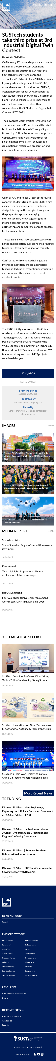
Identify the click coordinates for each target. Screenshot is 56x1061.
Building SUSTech (31, 940)
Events (27, 949)
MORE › (51, 425)
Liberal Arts (29, 962)
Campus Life (6, 945)
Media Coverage (8, 966)
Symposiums (30, 971)
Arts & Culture (7, 940)
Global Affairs (7, 953)
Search (5, 922)
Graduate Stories (8, 958)
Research (28, 966)
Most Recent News (38, 793)
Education (6, 949)
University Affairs (31, 975)
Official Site (38, 5)
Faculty (5, 1025)
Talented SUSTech (8, 975)
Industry (5, 962)
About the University (11, 1016)
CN (45, 5)
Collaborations (30, 945)
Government (30, 953)
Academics (7, 1020)
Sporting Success (8, 971)
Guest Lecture (30, 958)
